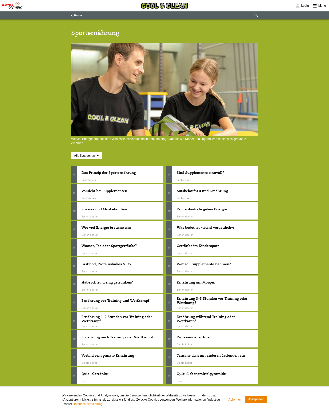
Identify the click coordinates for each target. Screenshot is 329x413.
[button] (74, 174)
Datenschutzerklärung (87, 404)
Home (78, 15)
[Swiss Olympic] (12, 5)
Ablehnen (235, 399)
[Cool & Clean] (164, 5)
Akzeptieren (256, 399)
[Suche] (256, 15)
